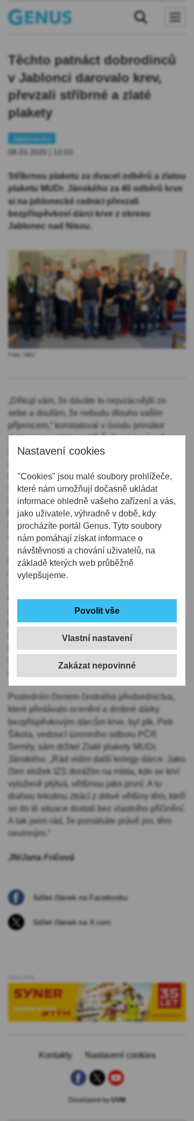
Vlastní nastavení (97, 638)
